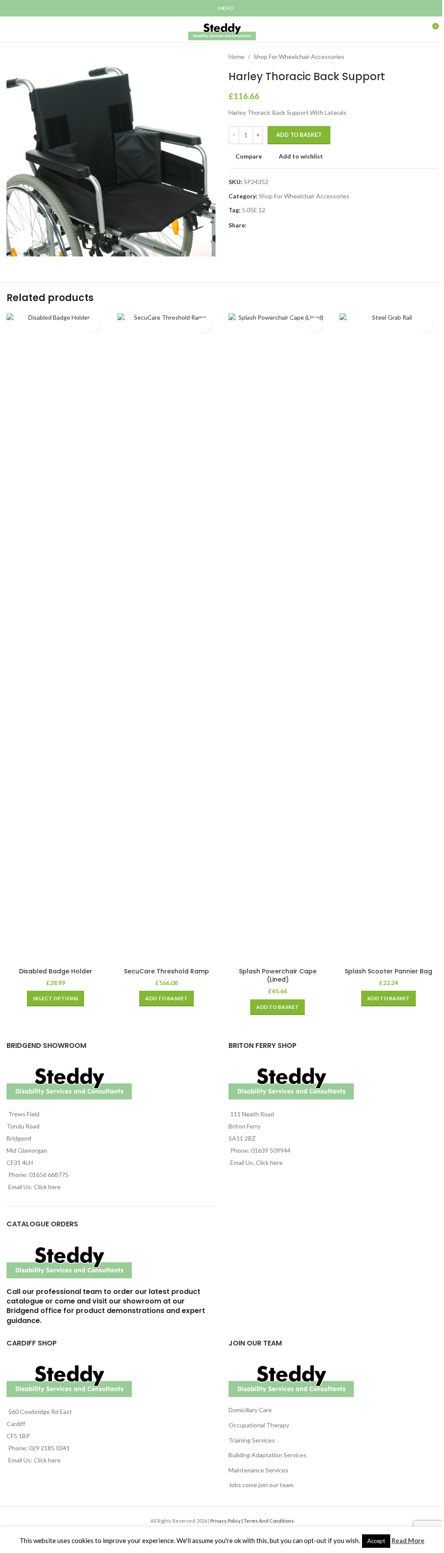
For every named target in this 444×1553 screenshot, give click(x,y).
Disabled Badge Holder (55, 971)
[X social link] (262, 225)
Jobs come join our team (261, 1484)
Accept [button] (376, 1540)
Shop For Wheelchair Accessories (299, 56)
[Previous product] (411, 57)
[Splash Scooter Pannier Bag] (388, 638)
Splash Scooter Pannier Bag (388, 971)
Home (237, 56)
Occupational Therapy (259, 1425)
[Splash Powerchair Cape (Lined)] (277, 638)
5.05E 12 (253, 210)
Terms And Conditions (269, 1521)
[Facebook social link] (252, 225)
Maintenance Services (258, 1470)
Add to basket (299, 134)
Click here (47, 1186)
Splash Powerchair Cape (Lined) (278, 975)
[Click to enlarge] (23, 240)
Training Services (252, 1440)
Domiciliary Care (250, 1410)
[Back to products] (422, 57)
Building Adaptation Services (268, 1455)
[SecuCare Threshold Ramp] (166, 638)
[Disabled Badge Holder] (55, 638)
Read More (408, 1540)
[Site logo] (222, 28)
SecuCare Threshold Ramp (166, 971)
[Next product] (432, 57)
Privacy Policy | (227, 1521)
